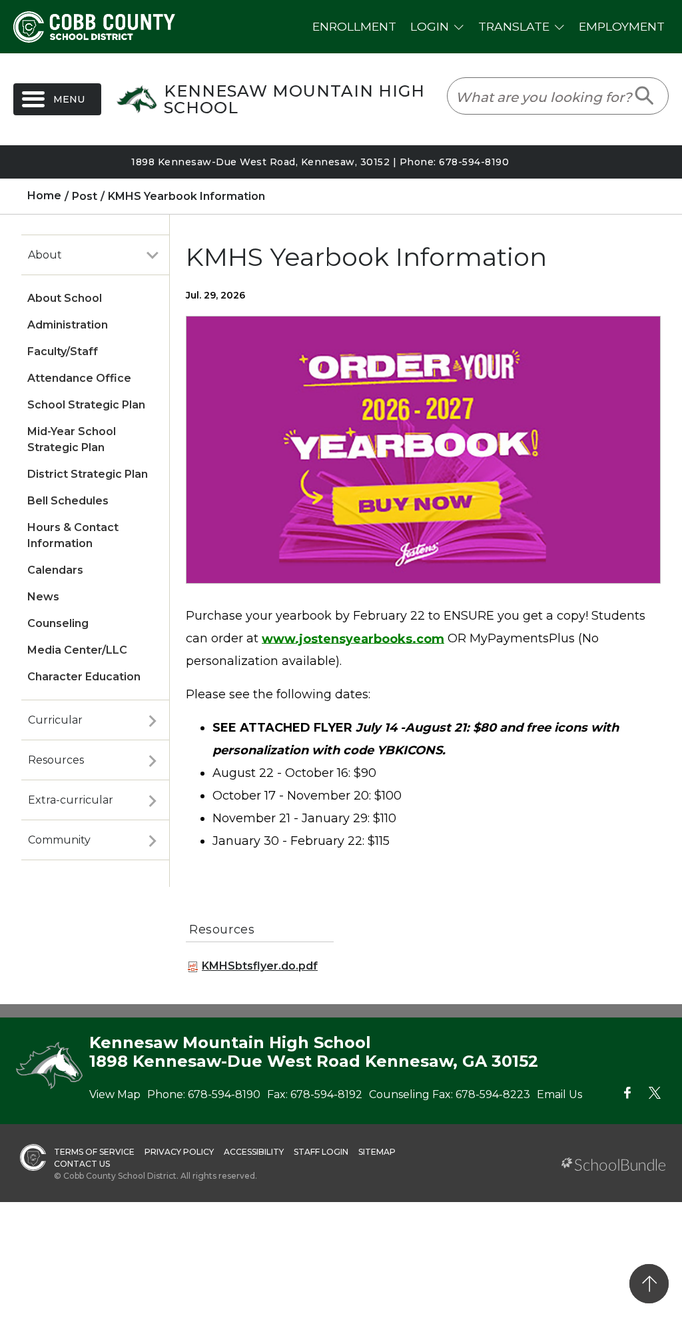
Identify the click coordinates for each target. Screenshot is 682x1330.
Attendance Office (79, 378)
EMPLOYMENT (622, 26)
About (45, 255)
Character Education (84, 676)
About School (64, 298)
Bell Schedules (68, 500)
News (43, 596)
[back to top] (649, 1283)
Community (59, 840)
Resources (56, 760)
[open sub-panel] (153, 255)
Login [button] (429, 26)
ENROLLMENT (354, 26)
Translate (513, 26)
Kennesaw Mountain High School (294, 100)
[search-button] (645, 96)
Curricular (55, 720)
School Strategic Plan (86, 404)
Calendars (55, 570)
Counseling (58, 623)
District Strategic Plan (87, 474)
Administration (67, 325)
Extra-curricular (70, 800)
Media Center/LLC (77, 650)
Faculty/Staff (62, 351)
